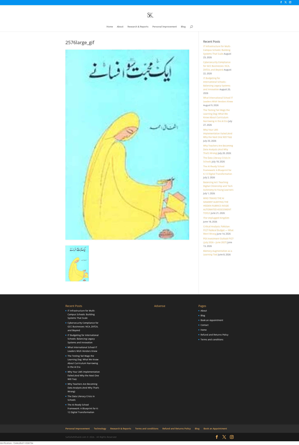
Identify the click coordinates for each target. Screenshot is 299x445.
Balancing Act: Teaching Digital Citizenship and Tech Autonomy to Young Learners (218, 186)
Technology (100, 428)
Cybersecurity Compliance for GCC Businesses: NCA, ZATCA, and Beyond (216, 66)
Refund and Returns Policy (214, 334)
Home (110, 27)
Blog (183, 27)
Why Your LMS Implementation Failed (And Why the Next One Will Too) (217, 133)
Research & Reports (138, 27)
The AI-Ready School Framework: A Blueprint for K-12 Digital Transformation (217, 170)
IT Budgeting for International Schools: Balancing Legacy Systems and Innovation (83, 339)
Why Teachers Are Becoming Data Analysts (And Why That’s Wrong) (218, 149)
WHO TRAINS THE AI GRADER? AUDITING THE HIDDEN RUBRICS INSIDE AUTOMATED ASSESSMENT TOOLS (217, 205)
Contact (205, 324)
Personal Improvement (164, 27)
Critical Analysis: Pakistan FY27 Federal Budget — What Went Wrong (218, 230)
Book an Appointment (212, 320)
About (120, 27)
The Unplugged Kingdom (216, 217)
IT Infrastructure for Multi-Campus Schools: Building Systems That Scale (217, 50)
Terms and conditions (212, 339)
